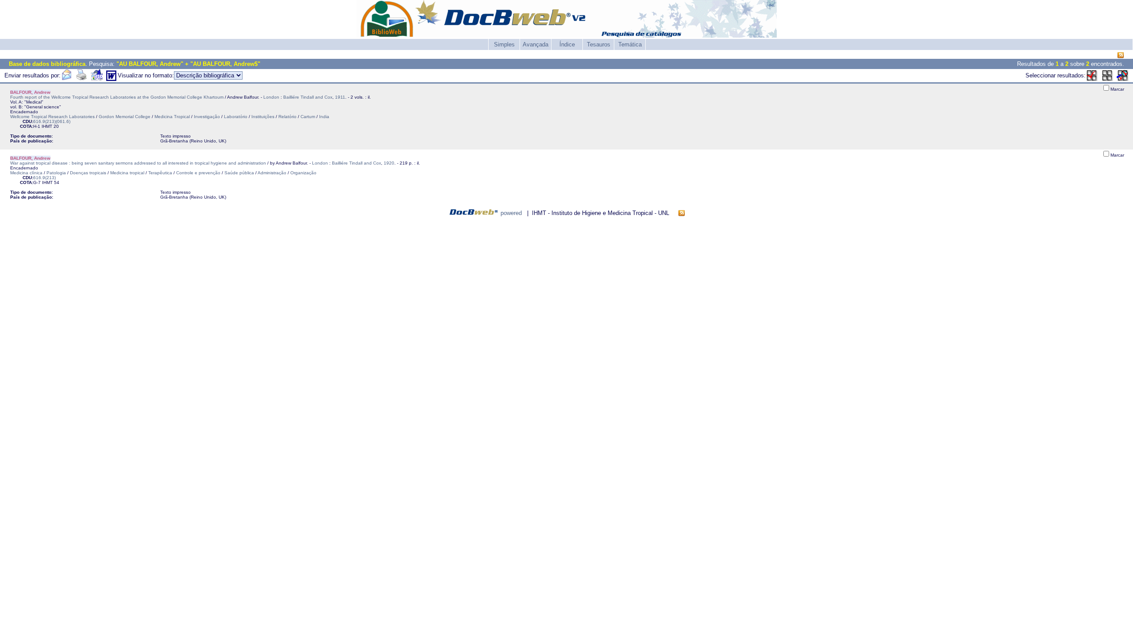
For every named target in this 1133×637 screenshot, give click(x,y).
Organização (303, 172)
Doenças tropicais (88, 172)
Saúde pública (239, 172)
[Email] (66, 79)
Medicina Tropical (172, 116)
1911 (340, 97)
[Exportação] (97, 79)
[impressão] (81, 79)
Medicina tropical (127, 172)
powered (511, 213)
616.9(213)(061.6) (51, 121)
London (271, 97)
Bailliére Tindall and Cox (307, 97)
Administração (272, 172)
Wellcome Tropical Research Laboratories (52, 116)
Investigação (207, 116)
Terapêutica (160, 172)
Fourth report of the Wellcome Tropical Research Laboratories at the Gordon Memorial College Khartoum (117, 97)
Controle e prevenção (198, 172)
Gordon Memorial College (124, 116)
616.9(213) (44, 177)
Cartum (308, 116)
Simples (504, 44)
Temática (630, 44)
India (324, 116)
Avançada (535, 44)
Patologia (56, 172)
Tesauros (598, 44)
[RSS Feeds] (1120, 55)
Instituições (262, 116)
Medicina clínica (26, 172)
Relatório (287, 116)
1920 (389, 163)
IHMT (47, 126)
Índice (567, 44)
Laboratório (235, 116)
